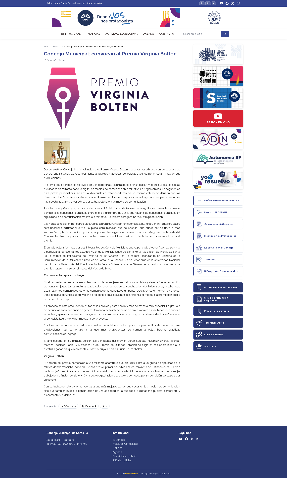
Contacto (166, 33)
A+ (208, 3)
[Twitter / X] (233, 3)
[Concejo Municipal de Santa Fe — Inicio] (143, 17)
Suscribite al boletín (124, 456)
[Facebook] (227, 3)
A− (202, 3)
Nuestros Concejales (125, 443)
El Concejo (119, 439)
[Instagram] (238, 3)
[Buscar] (225, 34)
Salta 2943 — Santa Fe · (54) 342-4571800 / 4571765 (74, 3)
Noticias (94, 33)
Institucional (70, 33)
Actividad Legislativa (120, 33)
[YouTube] (221, 3)
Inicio (46, 46)
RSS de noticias (122, 460)
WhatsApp (70, 406)
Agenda (148, 33)
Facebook (90, 406)
